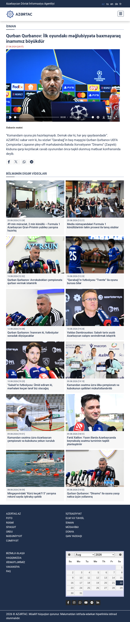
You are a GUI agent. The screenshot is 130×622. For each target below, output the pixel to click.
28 (113, 588)
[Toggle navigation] (119, 13)
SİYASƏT (11, 527)
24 (81, 588)
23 (72, 588)
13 (105, 577)
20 (105, 582)
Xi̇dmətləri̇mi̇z (15, 562)
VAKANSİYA (13, 566)
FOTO (9, 518)
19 (97, 582)
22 (121, 582)
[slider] (36, 117)
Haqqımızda (13, 557)
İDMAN (11, 26)
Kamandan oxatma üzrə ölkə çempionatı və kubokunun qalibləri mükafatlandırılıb (93, 386)
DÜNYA (70, 531)
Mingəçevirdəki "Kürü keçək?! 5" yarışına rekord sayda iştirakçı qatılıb (31, 495)
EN (111, 4)
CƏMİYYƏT (12, 540)
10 (81, 577)
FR (120, 4)
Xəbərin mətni (14, 127)
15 (121, 577)
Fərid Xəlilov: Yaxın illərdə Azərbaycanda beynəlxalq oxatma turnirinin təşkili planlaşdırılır (91, 441)
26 (97, 588)
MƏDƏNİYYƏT (14, 536)
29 (121, 588)
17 (81, 582)
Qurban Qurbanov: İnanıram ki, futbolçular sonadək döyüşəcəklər (33, 334)
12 (97, 577)
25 (88, 588)
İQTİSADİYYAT (74, 513)
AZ (103, 4)
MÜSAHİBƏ (72, 527)
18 (88, 582)
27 (105, 588)
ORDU (9, 531)
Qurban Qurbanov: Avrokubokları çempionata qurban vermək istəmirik (34, 281)
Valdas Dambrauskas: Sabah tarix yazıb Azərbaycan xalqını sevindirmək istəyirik (91, 334)
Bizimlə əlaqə (15, 553)
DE (116, 4)
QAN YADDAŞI (74, 536)
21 (113, 582)
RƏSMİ (10, 522)
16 (72, 582)
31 (81, 593)
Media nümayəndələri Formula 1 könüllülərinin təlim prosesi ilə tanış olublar (93, 225)
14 (113, 577)
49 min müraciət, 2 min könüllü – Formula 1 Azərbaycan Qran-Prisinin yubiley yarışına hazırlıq (33, 227)
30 (72, 593)
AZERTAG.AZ (13, 513)
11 (89, 577)
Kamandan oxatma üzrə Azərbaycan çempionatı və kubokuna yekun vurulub (31, 439)
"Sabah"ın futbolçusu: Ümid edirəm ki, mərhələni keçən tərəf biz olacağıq (30, 386)
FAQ (8, 571)
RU (107, 4)
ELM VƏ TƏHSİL (75, 518)
